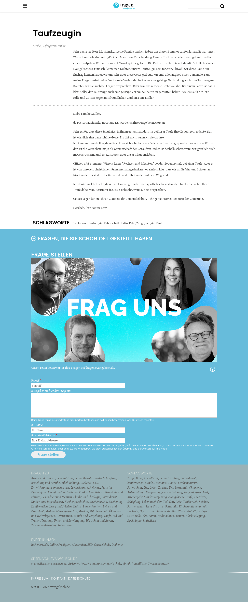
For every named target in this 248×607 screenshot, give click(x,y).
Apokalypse (134, 520)
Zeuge (140, 223)
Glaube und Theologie (86, 496)
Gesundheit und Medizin (57, 496)
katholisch (149, 520)
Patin (124, 223)
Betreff (35, 380)
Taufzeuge (80, 223)
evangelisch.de (40, 563)
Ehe (146, 487)
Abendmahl (151, 478)
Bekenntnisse (65, 478)
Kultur (77, 506)
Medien (50, 511)
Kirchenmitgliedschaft (193, 506)
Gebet (153, 487)
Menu (25, 6)
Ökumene (195, 487)
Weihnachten (165, 515)
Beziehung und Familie (45, 482)
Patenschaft (111, 223)
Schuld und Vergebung (88, 515)
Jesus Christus (154, 506)
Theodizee (200, 496)
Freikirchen (86, 492)
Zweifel (162, 487)
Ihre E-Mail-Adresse (43, 435)
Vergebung (153, 492)
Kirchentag (115, 501)
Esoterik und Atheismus (85, 487)
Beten (78, 478)
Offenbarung (148, 511)
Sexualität (181, 487)
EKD (95, 482)
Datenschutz (79, 578)
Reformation (64, 515)
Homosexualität (167, 511)
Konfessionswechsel (196, 492)
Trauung (46, 520)
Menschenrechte (66, 511)
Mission (83, 511)
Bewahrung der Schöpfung (99, 478)
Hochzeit (132, 511)
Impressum (39, 578)
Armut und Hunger (43, 478)
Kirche (36, 45)
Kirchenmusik (98, 501)
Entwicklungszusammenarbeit (50, 487)
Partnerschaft (135, 506)
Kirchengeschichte (76, 501)
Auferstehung (135, 492)
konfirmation (135, 482)
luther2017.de (39, 544)
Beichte (203, 501)
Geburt (99, 492)
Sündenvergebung (155, 496)
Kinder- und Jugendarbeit (47, 501)
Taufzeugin (95, 223)
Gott (171, 501)
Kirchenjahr (135, 496)
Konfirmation (39, 506)
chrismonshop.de (78, 563)
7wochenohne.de (158, 563)
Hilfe (212, 369)
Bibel (64, 482)
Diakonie (85, 482)
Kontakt (58, 578)
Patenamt (160, 482)
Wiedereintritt (187, 511)
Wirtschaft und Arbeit (99, 520)
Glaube (172, 482)
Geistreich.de (102, 544)
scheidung (175, 492)
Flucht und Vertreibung (63, 492)
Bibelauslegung (195, 515)
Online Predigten (59, 544)
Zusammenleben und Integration (51, 525)
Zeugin (150, 223)
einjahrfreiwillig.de (135, 563)
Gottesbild (171, 506)
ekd (145, 515)
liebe (179, 501)
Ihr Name (37, 425)
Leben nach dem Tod (155, 501)
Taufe (159, 223)
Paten (152, 515)
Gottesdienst (109, 496)
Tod (171, 487)
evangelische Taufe (180, 496)
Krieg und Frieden (60, 506)
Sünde (149, 482)
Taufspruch (190, 501)
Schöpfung (134, 501)
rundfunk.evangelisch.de (105, 563)
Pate (132, 223)
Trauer (180, 515)
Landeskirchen (92, 506)
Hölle (138, 515)
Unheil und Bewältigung (69, 520)
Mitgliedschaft (99, 511)
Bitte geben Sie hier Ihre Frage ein (51, 390)
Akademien (79, 544)
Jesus (164, 492)
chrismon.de (58, 563)
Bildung (74, 482)
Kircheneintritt (187, 482)
